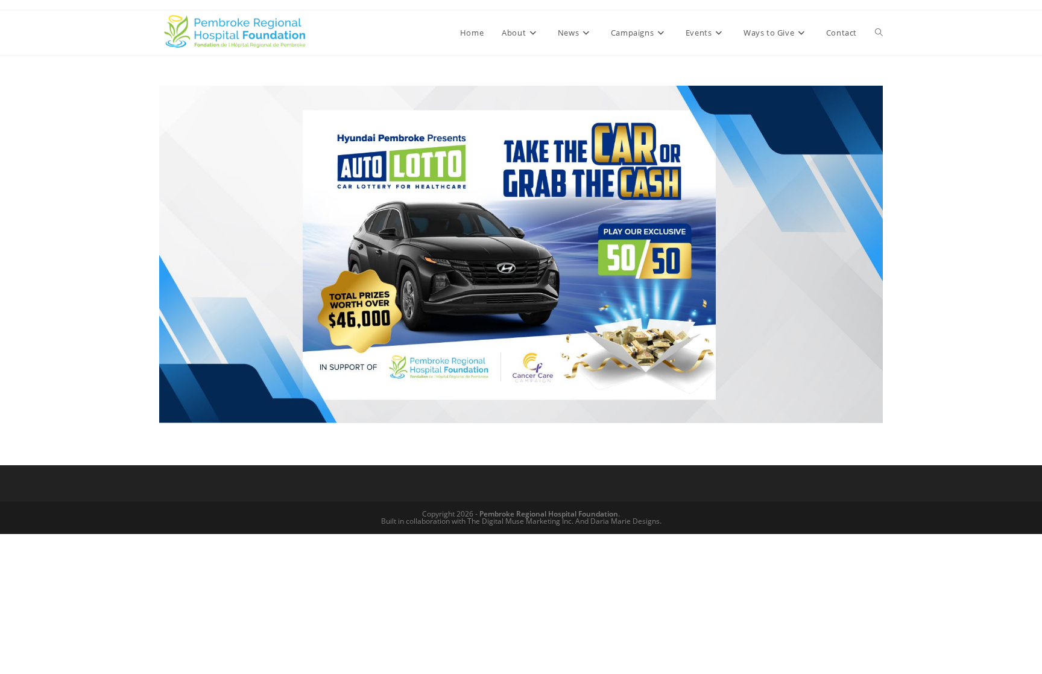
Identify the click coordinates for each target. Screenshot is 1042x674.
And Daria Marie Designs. (618, 521)
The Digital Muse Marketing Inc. (520, 521)
